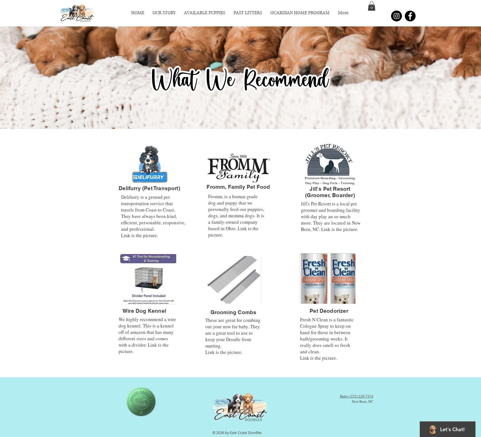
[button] (372, 6)
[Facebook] (410, 16)
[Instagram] (396, 16)
